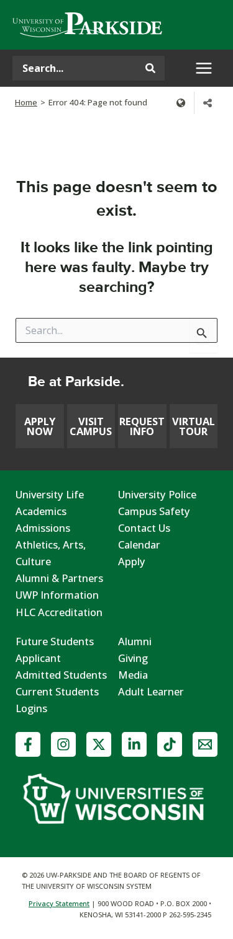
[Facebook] (28, 744)
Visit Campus (91, 426)
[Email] (205, 744)
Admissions (43, 528)
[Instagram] (63, 744)
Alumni (135, 641)
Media (133, 675)
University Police (157, 494)
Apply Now (39, 426)
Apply (131, 561)
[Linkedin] (134, 744)
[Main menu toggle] (203, 68)
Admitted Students (61, 675)
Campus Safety (154, 511)
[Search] (150, 68)
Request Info (142, 426)
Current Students (57, 691)
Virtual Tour (193, 426)
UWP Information (57, 595)
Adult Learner (151, 691)
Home (26, 102)
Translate (180, 103)
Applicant (38, 658)
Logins (31, 708)
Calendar (139, 544)
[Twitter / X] (98, 744)
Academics (41, 511)
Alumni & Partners (59, 578)
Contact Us (144, 528)
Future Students (55, 641)
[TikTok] (169, 744)
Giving (133, 658)
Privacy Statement (59, 903)
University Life (50, 494)
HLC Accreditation (59, 612)
